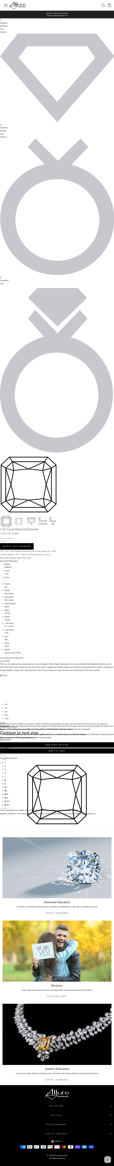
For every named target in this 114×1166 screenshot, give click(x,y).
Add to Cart (57, 751)
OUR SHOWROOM (56, 1124)
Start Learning (57, 913)
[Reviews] (57, 951)
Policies (56, 1115)
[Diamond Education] (57, 867)
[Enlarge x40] (52, 521)
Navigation (56, 1106)
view (2, 29)
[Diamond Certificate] (43, 521)
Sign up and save (56, 1134)
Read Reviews (57, 996)
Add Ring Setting (57, 745)
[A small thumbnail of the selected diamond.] (6, 521)
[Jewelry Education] (57, 1034)
